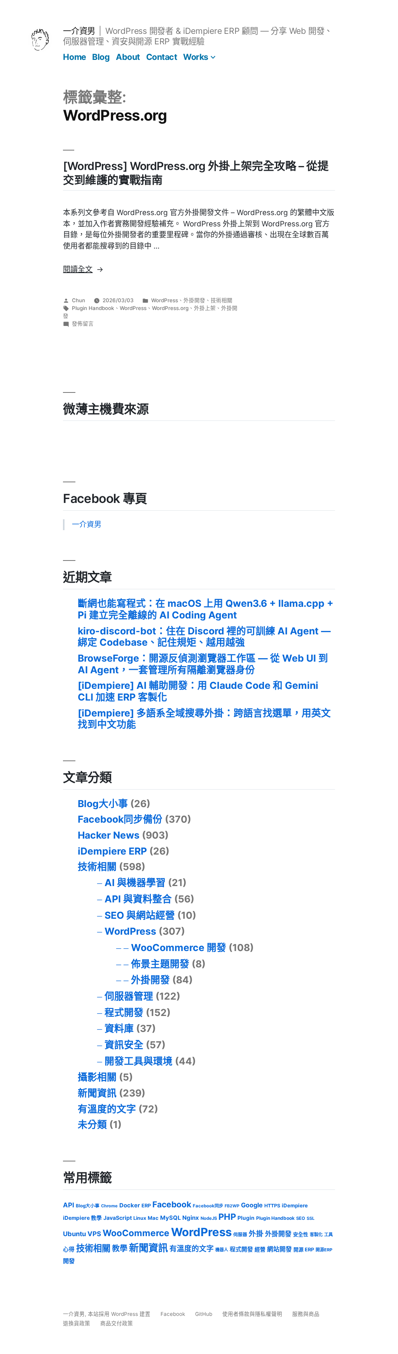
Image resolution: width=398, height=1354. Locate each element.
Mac (153, 1218)
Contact (161, 57)
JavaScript (117, 1217)
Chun (78, 300)
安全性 (300, 1234)
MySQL (170, 1217)
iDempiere (295, 1205)
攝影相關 (97, 1077)
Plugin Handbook (93, 308)
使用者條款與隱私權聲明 (252, 1314)
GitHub (203, 1314)
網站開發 (279, 1249)
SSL (310, 1218)
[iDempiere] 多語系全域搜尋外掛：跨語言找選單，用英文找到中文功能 (204, 718)
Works (195, 57)
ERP (146, 1206)
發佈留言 (83, 324)
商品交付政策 (116, 1323)
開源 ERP (303, 1249)
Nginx (190, 1217)
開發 (69, 1261)
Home (74, 57)
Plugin (246, 1218)
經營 (260, 1249)
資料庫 (119, 1028)
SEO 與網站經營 (140, 915)
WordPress (164, 300)
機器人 (221, 1249)
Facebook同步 (208, 1206)
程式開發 (124, 1012)
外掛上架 (205, 308)
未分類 (92, 1124)
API (68, 1205)
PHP (227, 1217)
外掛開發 (194, 300)
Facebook (171, 1204)
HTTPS (272, 1206)
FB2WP (232, 1206)
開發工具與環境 (139, 1061)
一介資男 (79, 31)
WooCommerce (136, 1233)
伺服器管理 (129, 996)
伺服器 (240, 1234)
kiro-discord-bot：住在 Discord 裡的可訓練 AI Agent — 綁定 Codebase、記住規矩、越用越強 (204, 636)
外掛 (256, 1233)
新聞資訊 (97, 1093)
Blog (101, 57)
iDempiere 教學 (82, 1218)
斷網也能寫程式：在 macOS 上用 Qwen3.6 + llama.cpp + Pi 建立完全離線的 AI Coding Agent (205, 609)
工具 (328, 1234)
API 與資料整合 (138, 899)
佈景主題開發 (160, 964)
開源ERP (324, 1249)
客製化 (316, 1234)
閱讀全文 (83, 269)
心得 (69, 1249)
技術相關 (221, 300)
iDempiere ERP (112, 851)
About (128, 57)
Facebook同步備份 (120, 819)
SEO (300, 1218)
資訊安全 (124, 1045)
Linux (139, 1218)
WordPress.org (170, 308)
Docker (129, 1205)
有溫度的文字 (107, 1109)
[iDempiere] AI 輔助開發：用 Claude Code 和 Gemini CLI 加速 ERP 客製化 (198, 691)
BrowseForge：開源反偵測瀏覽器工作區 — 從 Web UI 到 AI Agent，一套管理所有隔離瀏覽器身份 (203, 664)
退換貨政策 (76, 1323)
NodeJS (209, 1218)
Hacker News (109, 835)
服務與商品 (305, 1314)
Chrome (109, 1206)
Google (252, 1205)
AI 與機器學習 (135, 882)
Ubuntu (74, 1234)
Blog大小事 (103, 803)
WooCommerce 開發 (178, 947)
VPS (94, 1234)
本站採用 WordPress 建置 (120, 1314)
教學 (119, 1248)
